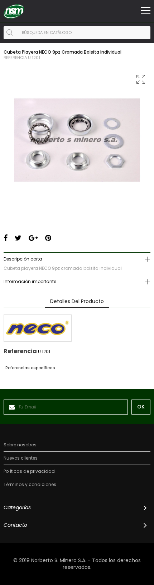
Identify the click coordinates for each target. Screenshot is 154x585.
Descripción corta (23, 259)
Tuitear (18, 238)
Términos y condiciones (30, 484)
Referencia (15, 57)
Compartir (6, 238)
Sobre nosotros (20, 445)
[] (9, 32)
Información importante (30, 281)
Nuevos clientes (21, 458)
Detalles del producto (77, 301)
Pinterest (48, 238)
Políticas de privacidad (29, 471)
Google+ (33, 238)
